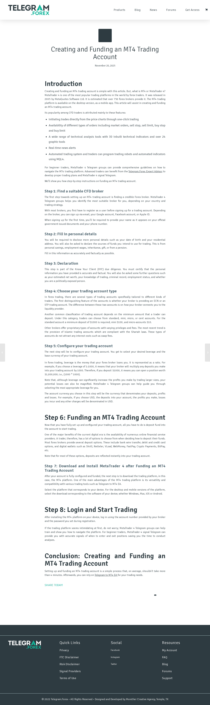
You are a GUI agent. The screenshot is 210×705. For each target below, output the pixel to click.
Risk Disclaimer (70, 664)
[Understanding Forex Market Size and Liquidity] (2, 353)
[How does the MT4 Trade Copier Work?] (207, 353)
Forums (167, 671)
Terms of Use (68, 678)
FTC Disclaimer (69, 657)
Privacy (64, 650)
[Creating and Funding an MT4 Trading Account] (105, 35)
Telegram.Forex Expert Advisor (145, 171)
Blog (165, 664)
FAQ (164, 657)
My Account (169, 650)
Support (167, 678)
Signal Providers (70, 671)
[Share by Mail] (155, 595)
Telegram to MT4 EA (106, 575)
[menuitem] (119, 10)
